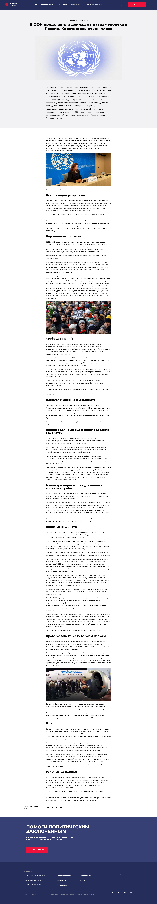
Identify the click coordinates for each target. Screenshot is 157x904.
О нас (122, 875)
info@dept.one (42, 875)
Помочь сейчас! (37, 850)
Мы (35, 4)
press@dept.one (35, 880)
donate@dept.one (36, 884)
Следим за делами (47, 4)
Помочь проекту (86, 875)
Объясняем (63, 4)
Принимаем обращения (94, 4)
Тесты (82, 880)
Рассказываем (76, 4)
